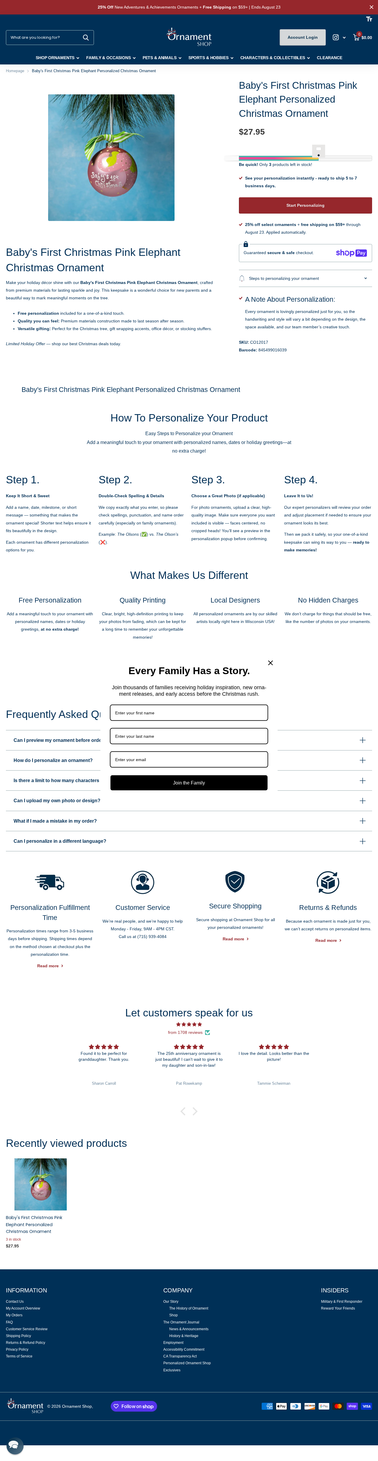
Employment (173, 1343)
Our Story (170, 1301)
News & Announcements (188, 1329)
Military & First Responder (341, 1301)
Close (371, 7)
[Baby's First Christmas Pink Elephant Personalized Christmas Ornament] (40, 1184)
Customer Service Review (27, 1329)
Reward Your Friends (338, 1308)
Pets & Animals (160, 57)
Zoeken (86, 37)
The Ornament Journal (181, 1322)
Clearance (329, 57)
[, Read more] (339, 37)
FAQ (9, 1322)
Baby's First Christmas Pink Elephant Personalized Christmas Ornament (34, 1224)
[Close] (270, 663)
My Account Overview (23, 1308)
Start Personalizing (305, 205)
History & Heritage (183, 1336)
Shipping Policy (18, 1336)
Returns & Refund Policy (25, 1343)
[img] (189, 1024)
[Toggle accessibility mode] (369, 18)
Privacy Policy (17, 1349)
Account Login (303, 37)
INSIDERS (334, 1290)
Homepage (15, 71)
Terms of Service (19, 1356)
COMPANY (178, 1290)
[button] (184, 1111)
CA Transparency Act (180, 1356)
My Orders (14, 1315)
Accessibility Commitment (183, 1349)
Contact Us (15, 1301)
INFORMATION (26, 1290)
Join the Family (189, 782)
